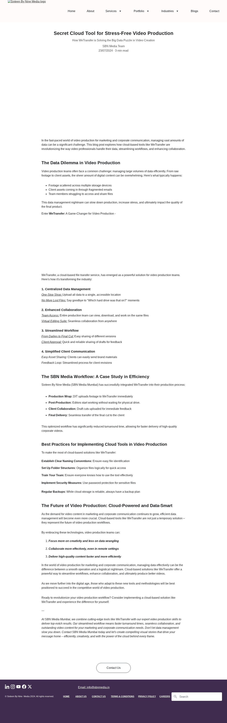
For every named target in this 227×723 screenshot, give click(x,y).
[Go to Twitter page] (30, 687)
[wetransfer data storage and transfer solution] (113, 259)
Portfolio (139, 11)
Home (71, 11)
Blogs (194, 11)
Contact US (99, 696)
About (90, 11)
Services (111, 11)
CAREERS (164, 696)
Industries (167, 11)
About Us (81, 696)
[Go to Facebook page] (24, 687)
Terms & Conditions (122, 696)
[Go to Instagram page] (13, 687)
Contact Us (114, 667)
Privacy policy (147, 696)
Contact (214, 11)
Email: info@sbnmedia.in (94, 687)
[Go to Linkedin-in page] (7, 687)
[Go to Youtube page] (18, 687)
